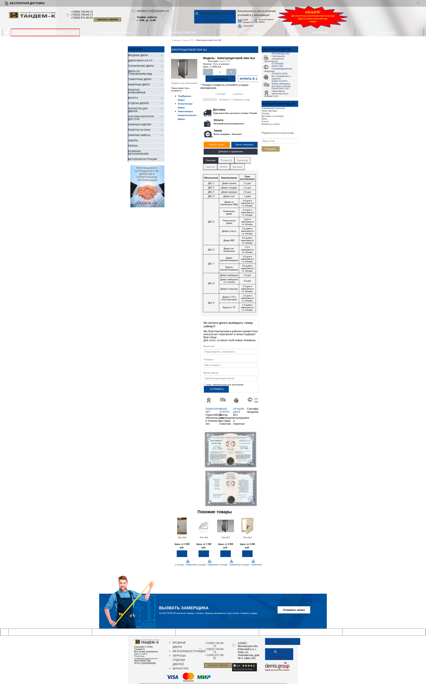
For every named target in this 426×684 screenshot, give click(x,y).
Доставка (237, 167)
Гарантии (210, 167)
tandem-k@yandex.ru (153, 11)
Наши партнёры (269, 111)
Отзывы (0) (226, 160)
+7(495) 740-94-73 (82, 11)
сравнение (238, 94)
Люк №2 (225, 537)
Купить (182, 553)
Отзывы (265, 113)
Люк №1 (204, 537)
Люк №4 (182, 537)
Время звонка (211, 372)
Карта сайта (140, 653)
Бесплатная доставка (27, 3)
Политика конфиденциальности (146, 657)
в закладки (221, 94)
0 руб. (245, 19)
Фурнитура (242, 160)
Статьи (265, 121)
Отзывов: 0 (224, 99)
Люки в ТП (224, 61)
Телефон (208, 359)
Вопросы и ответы (271, 124)
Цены (264, 118)
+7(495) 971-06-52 (82, 17)
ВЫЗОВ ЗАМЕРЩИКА (216, 13)
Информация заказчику (273, 108)
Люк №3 (247, 537)
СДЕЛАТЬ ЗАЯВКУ (215, 20)
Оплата (223, 167)
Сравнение (248, 26)
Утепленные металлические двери (187, 115)
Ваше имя (209, 346)
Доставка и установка (273, 116)
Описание (210, 160)
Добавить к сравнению (230, 151)
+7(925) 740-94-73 (82, 14)
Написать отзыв (242, 99)
